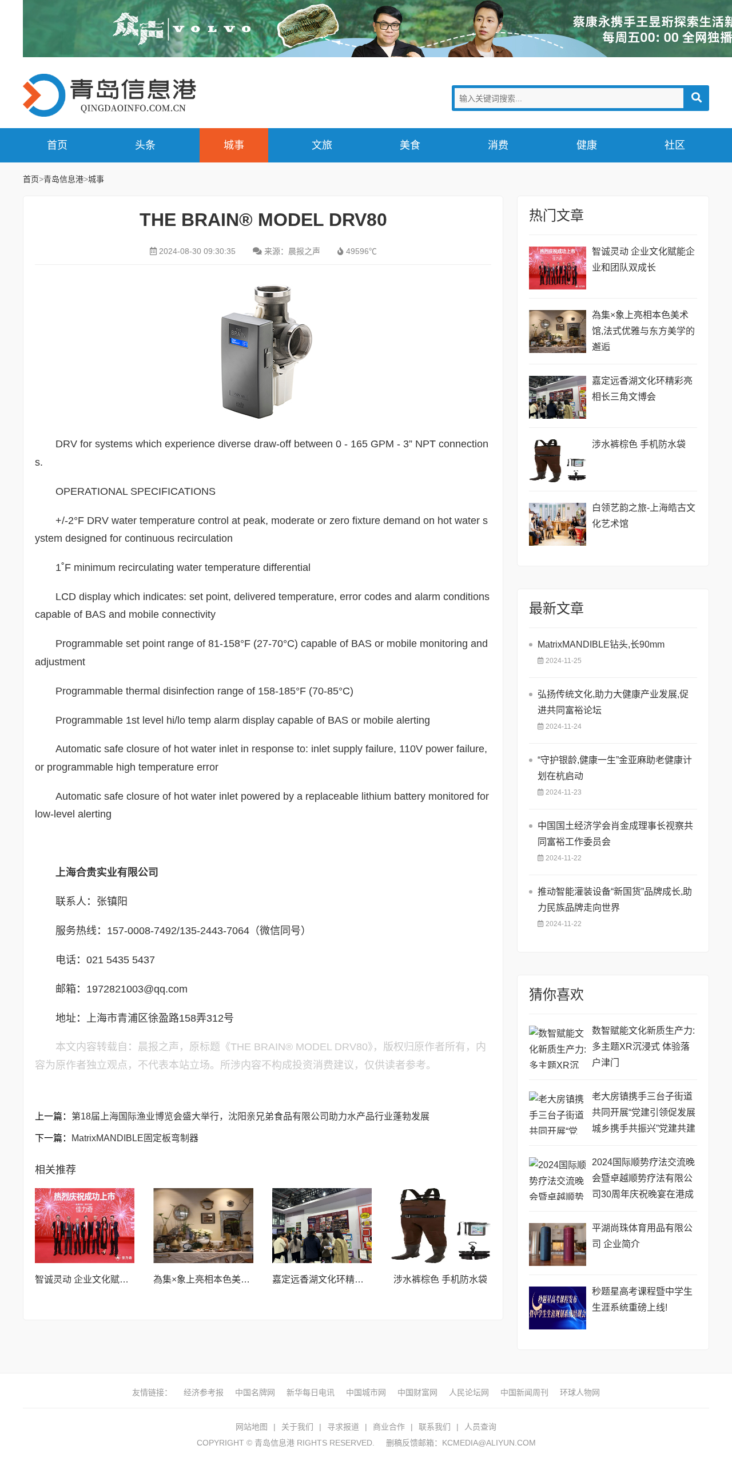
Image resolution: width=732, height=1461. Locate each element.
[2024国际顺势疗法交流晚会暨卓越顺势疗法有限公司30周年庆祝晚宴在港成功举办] (557, 1178)
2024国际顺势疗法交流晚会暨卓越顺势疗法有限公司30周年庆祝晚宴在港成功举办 (643, 1179)
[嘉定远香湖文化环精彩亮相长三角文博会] (322, 1225)
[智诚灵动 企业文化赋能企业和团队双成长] (84, 1225)
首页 (57, 145)
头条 (145, 145)
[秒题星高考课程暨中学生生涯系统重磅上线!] (557, 1308)
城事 (234, 145)
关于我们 (297, 1426)
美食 (410, 145)
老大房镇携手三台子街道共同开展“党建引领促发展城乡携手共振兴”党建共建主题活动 (643, 1114)
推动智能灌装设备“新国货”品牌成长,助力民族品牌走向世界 (615, 899)
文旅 (322, 145)
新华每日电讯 (311, 1392)
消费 (498, 145)
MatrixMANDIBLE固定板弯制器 (134, 1138)
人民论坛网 (469, 1392)
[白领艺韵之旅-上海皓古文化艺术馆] (557, 524)
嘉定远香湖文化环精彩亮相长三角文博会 (354, 1279)
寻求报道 (343, 1426)
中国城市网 (366, 1392)
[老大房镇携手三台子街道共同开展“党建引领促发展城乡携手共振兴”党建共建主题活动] (557, 1112)
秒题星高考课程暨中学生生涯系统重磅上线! (642, 1299)
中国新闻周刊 (524, 1392)
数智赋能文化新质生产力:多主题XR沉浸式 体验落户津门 (643, 1046)
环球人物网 (580, 1392)
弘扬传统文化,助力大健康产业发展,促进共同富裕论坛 (613, 702)
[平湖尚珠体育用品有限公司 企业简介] (557, 1244)
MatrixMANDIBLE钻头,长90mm (601, 644)
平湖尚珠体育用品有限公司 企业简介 (642, 1236)
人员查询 (480, 1426)
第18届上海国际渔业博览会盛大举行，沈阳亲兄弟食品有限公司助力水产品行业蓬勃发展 (250, 1116)
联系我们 (435, 1426)
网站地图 (252, 1426)
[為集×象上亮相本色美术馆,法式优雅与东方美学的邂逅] (203, 1225)
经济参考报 (204, 1392)
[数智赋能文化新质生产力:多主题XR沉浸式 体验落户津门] (557, 1047)
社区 (675, 145)
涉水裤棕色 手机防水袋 (440, 1279)
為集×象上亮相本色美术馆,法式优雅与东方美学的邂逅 (643, 331)
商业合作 (389, 1426)
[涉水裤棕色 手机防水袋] (440, 1225)
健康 (586, 145)
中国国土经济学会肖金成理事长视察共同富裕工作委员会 (615, 834)
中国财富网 (417, 1392)
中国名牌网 (255, 1392)
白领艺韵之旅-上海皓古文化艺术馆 (643, 516)
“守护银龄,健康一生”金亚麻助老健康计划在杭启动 (615, 768)
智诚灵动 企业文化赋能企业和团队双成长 (118, 1279)
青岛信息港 (114, 95)
